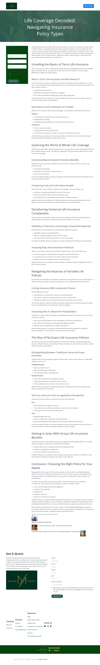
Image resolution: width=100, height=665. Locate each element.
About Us (9, 625)
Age (53, 576)
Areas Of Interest (56, 582)
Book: (29, 620)
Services (17, 623)
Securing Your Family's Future (50, 514)
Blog (29, 617)
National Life (31, 623)
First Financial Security (34, 636)
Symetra (30, 633)
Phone (9, 64)
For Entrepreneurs (20, 630)
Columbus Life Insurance (35, 626)
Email (9, 58)
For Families (39, 514)
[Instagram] (48, 626)
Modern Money (42, 659)
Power (33, 620)
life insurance (70, 49)
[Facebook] (45, 626)
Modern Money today (76, 507)
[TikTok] (51, 626)
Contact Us (9, 628)
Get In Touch (13, 81)
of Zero (38, 620)
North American (32, 630)
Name (9, 53)
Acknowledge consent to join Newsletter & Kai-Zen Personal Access (17, 75)
